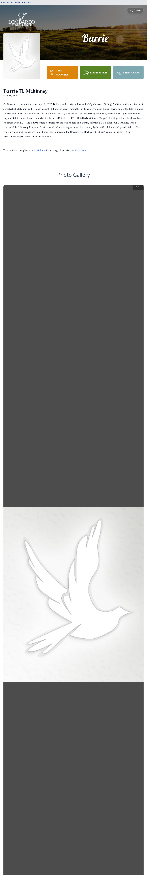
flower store (81, 150)
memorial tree (38, 150)
